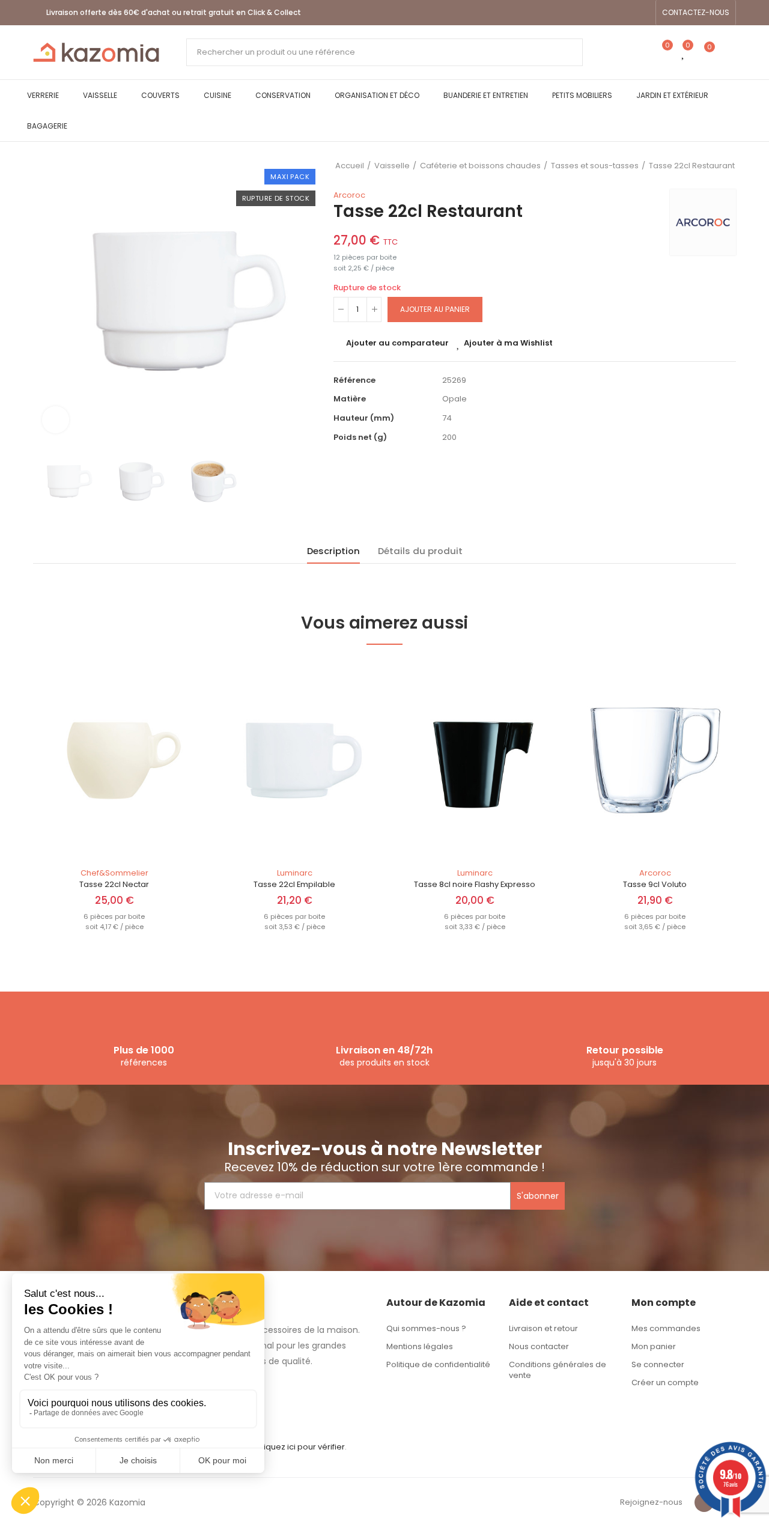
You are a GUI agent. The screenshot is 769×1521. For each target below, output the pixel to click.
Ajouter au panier (435, 309)
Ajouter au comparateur (397, 343)
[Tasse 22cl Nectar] (114, 760)
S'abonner (538, 1196)
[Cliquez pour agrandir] (55, 419)
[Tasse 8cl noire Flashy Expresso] (475, 760)
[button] (695, 12)
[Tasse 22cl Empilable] (294, 760)
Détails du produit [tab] (420, 550)
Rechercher (563, 52)
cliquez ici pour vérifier (301, 1446)
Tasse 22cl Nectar (114, 884)
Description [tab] (333, 550)
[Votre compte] (730, 52)
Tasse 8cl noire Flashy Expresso (474, 884)
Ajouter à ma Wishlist (508, 343)
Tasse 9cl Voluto (655, 884)
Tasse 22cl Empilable (294, 884)
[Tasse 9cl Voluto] (655, 760)
